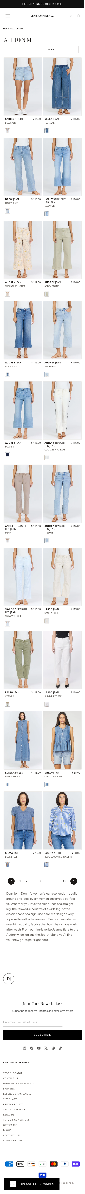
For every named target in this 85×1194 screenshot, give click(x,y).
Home (6, 28)
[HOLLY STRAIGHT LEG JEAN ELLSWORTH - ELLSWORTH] (46, 213)
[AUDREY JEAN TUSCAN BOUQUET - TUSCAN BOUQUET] (7, 294)
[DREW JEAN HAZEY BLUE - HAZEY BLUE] (7, 211)
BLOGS (7, 1130)
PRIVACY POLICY (13, 1104)
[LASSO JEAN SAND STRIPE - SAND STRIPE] (46, 621)
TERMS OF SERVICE (14, 1109)
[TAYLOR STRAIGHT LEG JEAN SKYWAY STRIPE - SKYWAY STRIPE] (7, 624)
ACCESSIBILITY (11, 1135)
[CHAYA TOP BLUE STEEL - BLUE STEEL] (7, 864)
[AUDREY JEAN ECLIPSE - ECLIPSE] (7, 454)
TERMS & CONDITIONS (16, 1119)
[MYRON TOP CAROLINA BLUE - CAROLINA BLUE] (46, 784)
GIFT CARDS (10, 1124)
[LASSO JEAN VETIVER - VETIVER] (7, 704)
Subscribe (42, 1034)
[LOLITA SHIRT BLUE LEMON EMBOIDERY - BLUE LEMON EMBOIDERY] (46, 864)
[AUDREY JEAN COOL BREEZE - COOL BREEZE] (7, 374)
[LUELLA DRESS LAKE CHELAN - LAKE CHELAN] (7, 784)
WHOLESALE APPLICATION (18, 1083)
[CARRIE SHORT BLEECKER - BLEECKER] (7, 130)
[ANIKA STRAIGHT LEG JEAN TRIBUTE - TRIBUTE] (46, 540)
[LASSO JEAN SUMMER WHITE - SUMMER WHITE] (46, 704)
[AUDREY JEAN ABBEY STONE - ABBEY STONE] (46, 294)
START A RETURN (13, 1140)
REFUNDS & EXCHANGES (17, 1093)
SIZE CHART (10, 1099)
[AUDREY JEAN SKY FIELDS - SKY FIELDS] (46, 374)
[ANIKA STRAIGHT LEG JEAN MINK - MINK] (7, 540)
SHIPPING (9, 1088)
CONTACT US (10, 1078)
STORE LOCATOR (13, 1073)
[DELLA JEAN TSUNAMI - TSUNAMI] (46, 130)
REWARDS (8, 1114)
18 (64, 881)
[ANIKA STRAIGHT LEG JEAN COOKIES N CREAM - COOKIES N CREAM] (46, 457)
